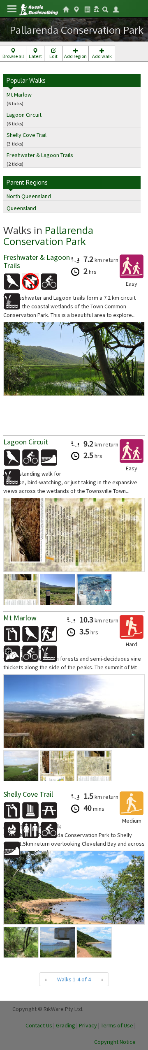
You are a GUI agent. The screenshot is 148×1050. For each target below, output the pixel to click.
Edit (53, 56)
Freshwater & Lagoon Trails (40, 155)
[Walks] (76, 8)
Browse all (13, 56)
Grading (65, 1025)
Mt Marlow (19, 94)
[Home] (38, 8)
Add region (75, 56)
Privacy (88, 1025)
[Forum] (96, 8)
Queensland (21, 208)
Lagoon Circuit (24, 114)
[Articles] (87, 8)
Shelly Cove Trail (26, 135)
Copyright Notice (115, 1041)
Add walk (102, 56)
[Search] (105, 8)
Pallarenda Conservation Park (48, 235)
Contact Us (38, 1025)
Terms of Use (117, 1025)
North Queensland (29, 196)
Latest (35, 56)
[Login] (116, 8)
